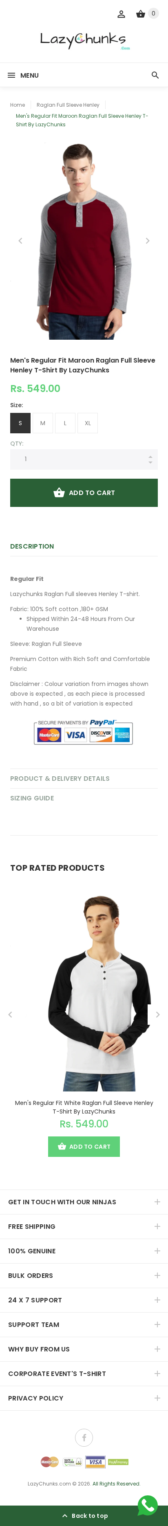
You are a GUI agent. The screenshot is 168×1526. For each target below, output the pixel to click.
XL (88, 423)
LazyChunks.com (49, 1483)
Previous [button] (20, 241)
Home (17, 104)
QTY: (16, 443)
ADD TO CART (92, 492)
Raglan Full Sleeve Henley (68, 104)
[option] (84, 241)
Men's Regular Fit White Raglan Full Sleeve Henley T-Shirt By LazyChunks (84, 1107)
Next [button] (147, 241)
